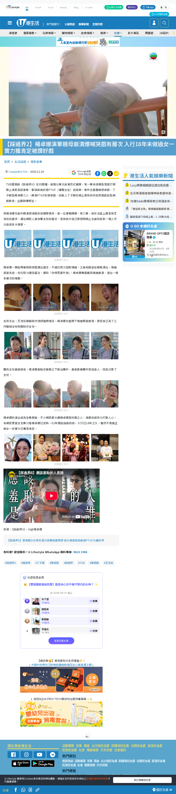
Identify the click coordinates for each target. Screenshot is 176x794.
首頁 (7, 161)
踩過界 (69, 563)
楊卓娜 (26, 563)
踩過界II (11, 563)
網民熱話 (67, 761)
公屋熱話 (70, 24)
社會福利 (120, 750)
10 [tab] (90, 42)
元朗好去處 (138, 745)
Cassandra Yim (18, 171)
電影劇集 (36, 161)
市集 (79, 745)
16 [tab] (94, 46)
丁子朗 (41, 563)
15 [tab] (90, 46)
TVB (82, 563)
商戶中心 (132, 7)
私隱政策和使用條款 (97, 778)
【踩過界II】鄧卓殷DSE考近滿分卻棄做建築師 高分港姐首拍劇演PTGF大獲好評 (55, 540)
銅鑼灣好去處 (120, 745)
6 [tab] (97, 37)
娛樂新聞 (84, 24)
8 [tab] (83, 42)
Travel (38, 7)
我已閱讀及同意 (142, 780)
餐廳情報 (92, 750)
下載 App (149, 7)
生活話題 (20, 161)
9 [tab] (87, 42)
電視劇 (95, 563)
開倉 (87, 745)
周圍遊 (149, 33)
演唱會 (13, 33)
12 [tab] (97, 42)
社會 (82, 750)
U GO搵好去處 (160, 14)
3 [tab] (87, 37)
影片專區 (133, 33)
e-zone (89, 7)
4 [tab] (90, 37)
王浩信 (109, 563)
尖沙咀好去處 (100, 745)
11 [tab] (94, 42)
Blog (76, 7)
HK (26, 7)
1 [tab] (80, 37)
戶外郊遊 (106, 750)
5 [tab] (94, 37)
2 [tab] (83, 37)
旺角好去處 (69, 750)
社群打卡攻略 (115, 7)
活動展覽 (68, 745)
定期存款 (97, 24)
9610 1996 (80, 552)
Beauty (63, 7)
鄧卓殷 (55, 563)
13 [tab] (83, 46)
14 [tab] (87, 46)
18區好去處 (167, 33)
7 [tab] (80, 42)
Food (50, 7)
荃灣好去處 (155, 745)
